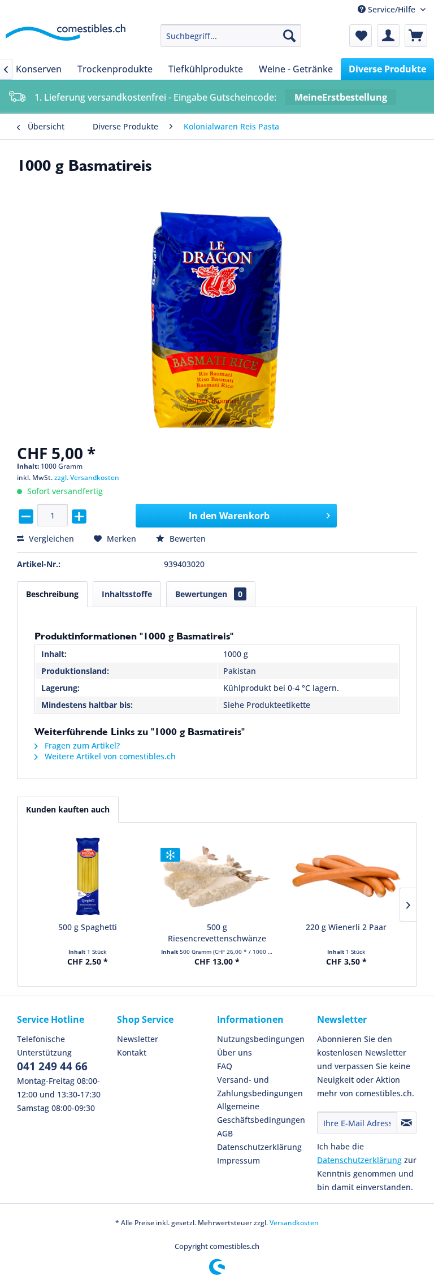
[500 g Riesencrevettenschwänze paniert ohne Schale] (217, 876)
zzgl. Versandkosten (86, 477)
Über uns (234, 1052)
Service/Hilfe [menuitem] (392, 9)
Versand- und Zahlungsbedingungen (260, 1086)
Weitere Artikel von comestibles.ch (109, 756)
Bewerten (186, 538)
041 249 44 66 (52, 1066)
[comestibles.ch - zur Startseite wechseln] (65, 38)
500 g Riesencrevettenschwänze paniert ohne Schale (217, 933)
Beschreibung (52, 594)
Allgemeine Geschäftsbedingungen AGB (261, 1120)
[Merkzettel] (360, 35)
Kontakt (131, 1052)
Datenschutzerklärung (259, 1147)
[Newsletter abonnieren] (406, 1123)
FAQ (224, 1066)
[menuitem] (231, 35)
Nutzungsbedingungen (261, 1039)
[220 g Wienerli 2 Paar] (346, 876)
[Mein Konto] (388, 35)
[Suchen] (289, 35)
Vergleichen (50, 538)
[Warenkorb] (416, 35)
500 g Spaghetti (87, 927)
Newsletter (137, 1039)
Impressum (238, 1160)
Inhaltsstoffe (127, 594)
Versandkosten (294, 1222)
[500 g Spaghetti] (88, 876)
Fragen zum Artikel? (81, 745)
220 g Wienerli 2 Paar (346, 927)
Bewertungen (208, 594)
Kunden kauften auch (68, 809)
